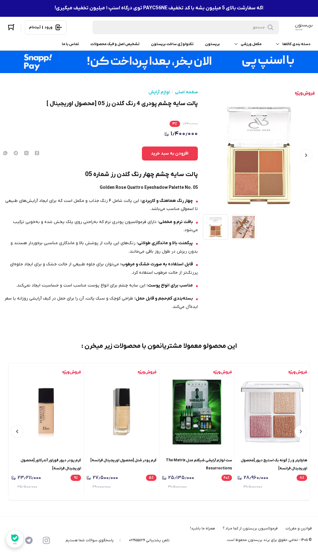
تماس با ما (70, 44)
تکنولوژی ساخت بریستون (172, 44)
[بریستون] (303, 27)
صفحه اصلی (186, 92)
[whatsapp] (5, 153)
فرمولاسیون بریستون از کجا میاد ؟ (250, 528)
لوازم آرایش (159, 92)
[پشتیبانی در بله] (14, 539)
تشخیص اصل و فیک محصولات (114, 44)
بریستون (212, 44)
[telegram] (16, 153)
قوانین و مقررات (298, 528)
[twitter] (26, 153)
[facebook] (37, 153)
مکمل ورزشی (251, 44)
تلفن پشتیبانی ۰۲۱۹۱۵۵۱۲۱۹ (149, 540)
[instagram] (46, 540)
